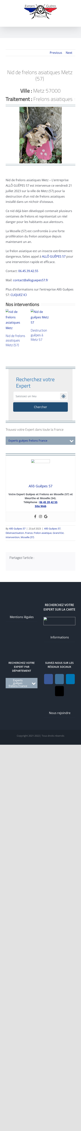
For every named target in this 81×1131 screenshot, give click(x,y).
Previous (56, 53)
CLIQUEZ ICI (19, 295)
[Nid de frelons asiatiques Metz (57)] (15, 320)
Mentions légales (22, 617)
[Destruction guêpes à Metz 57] (40, 317)
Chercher (40, 407)
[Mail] (59, 691)
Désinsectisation (15, 533)
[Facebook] (35, 517)
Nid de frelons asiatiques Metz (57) (15, 340)
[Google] (45, 517)
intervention (13, 537)
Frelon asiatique (43, 533)
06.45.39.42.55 (28, 271)
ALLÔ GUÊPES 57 (54, 256)
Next (69, 53)
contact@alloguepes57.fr (30, 280)
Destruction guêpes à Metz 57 (39, 335)
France (29, 533)
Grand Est (58, 533)
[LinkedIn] (70, 679)
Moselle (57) (27, 537)
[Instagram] (40, 517)
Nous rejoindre (59, 713)
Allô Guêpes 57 (17, 528)
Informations (59, 637)
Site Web (40, 506)
